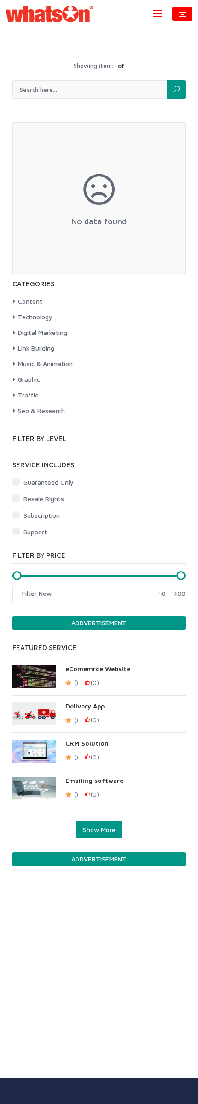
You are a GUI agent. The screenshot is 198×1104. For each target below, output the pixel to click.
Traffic (28, 395)
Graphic (29, 379)
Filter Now (37, 593)
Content (30, 301)
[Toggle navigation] (157, 13)
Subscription (41, 515)
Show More (99, 829)
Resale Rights (43, 499)
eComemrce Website (97, 669)
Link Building (36, 348)
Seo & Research (41, 410)
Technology (35, 317)
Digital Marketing (42, 332)
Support (35, 532)
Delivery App (85, 706)
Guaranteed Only (48, 482)
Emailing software (94, 780)
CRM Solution (87, 743)
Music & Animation (45, 364)
